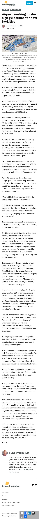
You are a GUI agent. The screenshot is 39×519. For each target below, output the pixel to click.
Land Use (6, 9)
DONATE (29, 3)
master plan (10, 101)
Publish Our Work (8, 505)
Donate (4, 496)
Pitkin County (15, 9)
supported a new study (11, 402)
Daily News (31, 435)
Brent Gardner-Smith (15, 26)
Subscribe (5, 492)
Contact (4, 499)
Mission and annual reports (11, 502)
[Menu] (35, 3)
